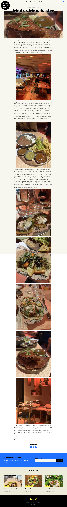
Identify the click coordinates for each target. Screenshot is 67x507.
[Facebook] (31, 447)
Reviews (36, 1)
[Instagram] (33, 499)
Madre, (15, 439)
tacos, (27, 439)
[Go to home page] (5, 5)
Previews (39, 7)
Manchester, (19, 439)
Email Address (38, 458)
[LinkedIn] (36, 447)
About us (41, 1)
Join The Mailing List (27, 1)
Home (19, 1)
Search (46, 1)
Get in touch (37, 502)
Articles (27, 502)
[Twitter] (33, 447)
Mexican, (24, 439)
